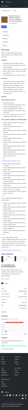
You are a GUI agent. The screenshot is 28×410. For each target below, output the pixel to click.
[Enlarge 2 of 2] (25, 258)
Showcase (17, 357)
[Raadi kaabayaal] (15, 10)
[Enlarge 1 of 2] (11, 258)
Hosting (3, 361)
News (2, 359)
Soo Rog (4, 26)
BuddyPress (4, 386)
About (2, 357)
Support (3, 370)
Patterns (17, 363)
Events (16, 370)
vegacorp (6, 283)
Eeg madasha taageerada (7, 348)
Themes (16, 359)
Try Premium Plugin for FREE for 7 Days (10, 160)
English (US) (24, 302)
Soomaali (6, 392)
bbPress (4, 384)
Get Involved (18, 368)
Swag (17, 375)
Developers (4, 372)
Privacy (3, 363)
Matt (3, 381)
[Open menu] (26, 2)
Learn (2, 368)
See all (25, 334)
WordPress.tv (5, 375)
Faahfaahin (5, 31)
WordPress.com (5, 379)
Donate (17, 372)
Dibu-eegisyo (6, 35)
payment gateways (22, 305)
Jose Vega (14, 23)
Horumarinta (5, 42)
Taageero (5, 45)
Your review (4, 334)
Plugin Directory (4, 5)
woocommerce (23, 308)
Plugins (16, 361)
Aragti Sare (4, 311)
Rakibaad (5, 38)
